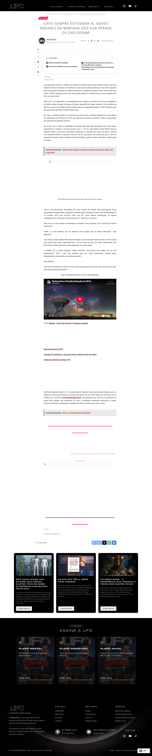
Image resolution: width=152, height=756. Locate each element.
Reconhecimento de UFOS (53, 349)
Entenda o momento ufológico (58, 63)
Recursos (108, 6)
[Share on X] (91, 40)
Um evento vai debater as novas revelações (63, 66)
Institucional (56, 6)
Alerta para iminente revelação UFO (57, 360)
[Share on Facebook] (88, 40)
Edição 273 (56, 534)
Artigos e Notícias (76, 6)
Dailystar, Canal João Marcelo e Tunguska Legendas (68, 323)
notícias (43, 18)
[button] (57, 7)
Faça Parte (93, 6)
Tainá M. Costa (51, 39)
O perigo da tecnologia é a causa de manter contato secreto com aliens (70, 355)
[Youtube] (130, 6)
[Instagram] (124, 6)
